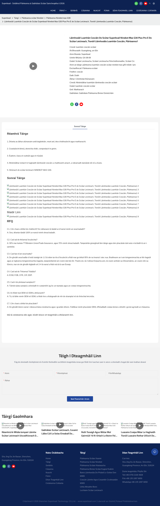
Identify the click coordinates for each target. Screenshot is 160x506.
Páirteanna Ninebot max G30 (58, 18)
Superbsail (6, 18)
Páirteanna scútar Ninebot (32, 18)
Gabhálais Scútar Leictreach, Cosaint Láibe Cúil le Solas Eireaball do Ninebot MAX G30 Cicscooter (59, 431)
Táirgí (16, 18)
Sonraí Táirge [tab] (80, 126)
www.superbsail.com (87, 501)
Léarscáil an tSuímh (106, 501)
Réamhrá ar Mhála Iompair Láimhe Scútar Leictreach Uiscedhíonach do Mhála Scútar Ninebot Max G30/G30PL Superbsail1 (20, 433)
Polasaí (119, 501)
